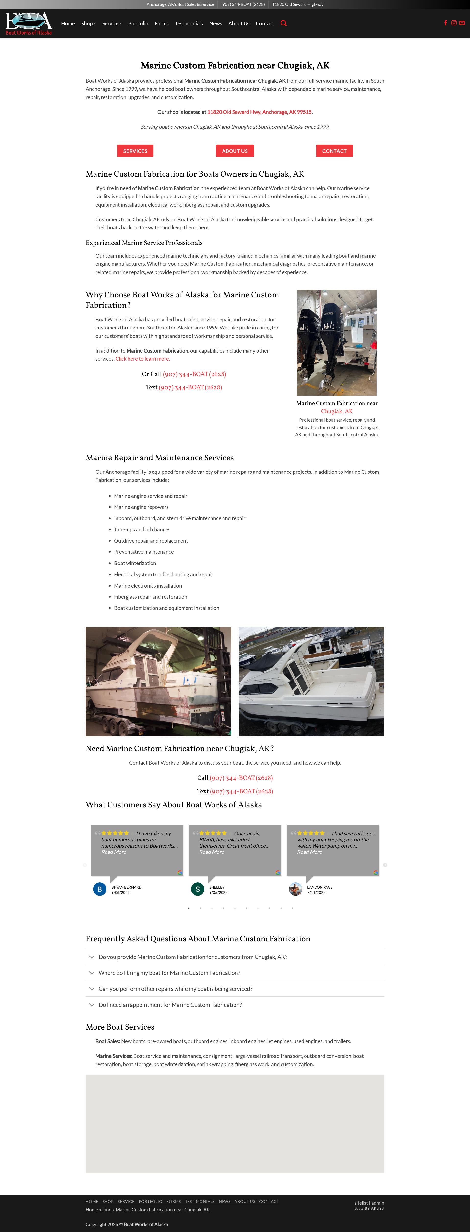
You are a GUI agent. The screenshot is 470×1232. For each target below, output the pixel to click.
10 (293, 908)
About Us (238, 23)
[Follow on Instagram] (454, 23)
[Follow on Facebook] (445, 23)
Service (110, 23)
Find (107, 1209)
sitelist (361, 1203)
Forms (162, 23)
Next (385, 865)
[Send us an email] (462, 23)
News (215, 23)
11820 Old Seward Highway (298, 4)
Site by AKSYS (369, 1208)
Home (68, 23)
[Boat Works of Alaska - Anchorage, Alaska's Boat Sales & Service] (29, 23)
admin (377, 1203)
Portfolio (138, 23)
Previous (85, 865)
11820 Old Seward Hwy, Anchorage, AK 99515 (259, 112)
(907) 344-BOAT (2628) (243, 4)
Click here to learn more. (143, 358)
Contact (265, 23)
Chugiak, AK (337, 411)
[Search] (284, 23)
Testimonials (189, 23)
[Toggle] (92, 957)
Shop (87, 23)
